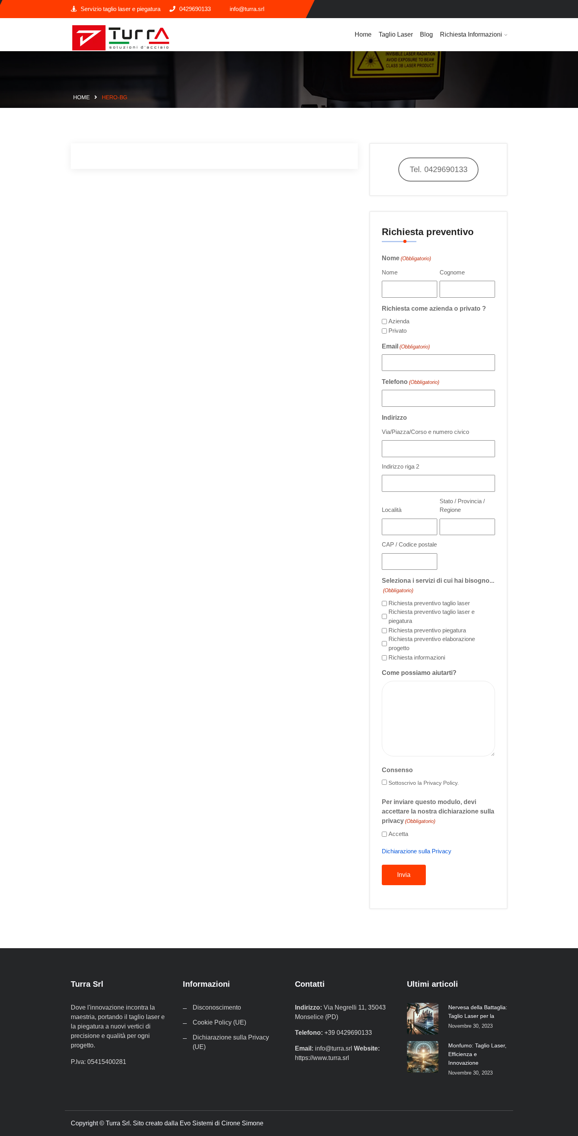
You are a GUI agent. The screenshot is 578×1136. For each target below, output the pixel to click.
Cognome (452, 272)
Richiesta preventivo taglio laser (429, 603)
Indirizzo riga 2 (400, 466)
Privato (397, 330)
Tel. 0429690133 (439, 169)
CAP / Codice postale (409, 544)
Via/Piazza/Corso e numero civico (425, 431)
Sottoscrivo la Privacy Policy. (423, 783)
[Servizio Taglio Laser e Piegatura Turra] (121, 37)
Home (363, 34)
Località (391, 509)
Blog (426, 34)
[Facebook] (504, 9)
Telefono (410, 381)
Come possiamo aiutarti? (419, 672)
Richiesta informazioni (471, 34)
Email (406, 346)
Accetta (398, 833)
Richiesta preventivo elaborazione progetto (431, 643)
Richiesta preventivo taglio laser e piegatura (431, 616)
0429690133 (195, 9)
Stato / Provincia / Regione (462, 505)
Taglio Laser (396, 34)
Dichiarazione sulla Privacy (416, 851)
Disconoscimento (217, 1007)
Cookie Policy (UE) (219, 1022)
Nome (390, 272)
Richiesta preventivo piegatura (427, 630)
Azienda (398, 321)
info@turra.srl (247, 9)
